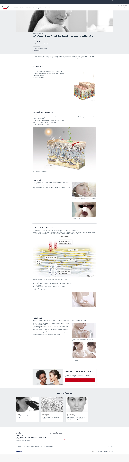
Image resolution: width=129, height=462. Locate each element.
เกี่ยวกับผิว (34, 33)
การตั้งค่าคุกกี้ (19, 446)
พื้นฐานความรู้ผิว (41, 33)
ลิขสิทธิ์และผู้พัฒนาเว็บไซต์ (36, 446)
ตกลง (79, 380)
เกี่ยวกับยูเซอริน (37, 8)
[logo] (5, 7)
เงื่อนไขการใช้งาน (26, 446)
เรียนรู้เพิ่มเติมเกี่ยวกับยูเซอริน (23, 440)
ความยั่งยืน (47, 8)
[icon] (109, 446)
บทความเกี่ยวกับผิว (25, 8)
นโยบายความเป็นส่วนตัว (48, 446)
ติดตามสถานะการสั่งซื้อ (122, 5)
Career (93, 451)
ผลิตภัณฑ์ (15, 8)
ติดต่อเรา (51, 436)
